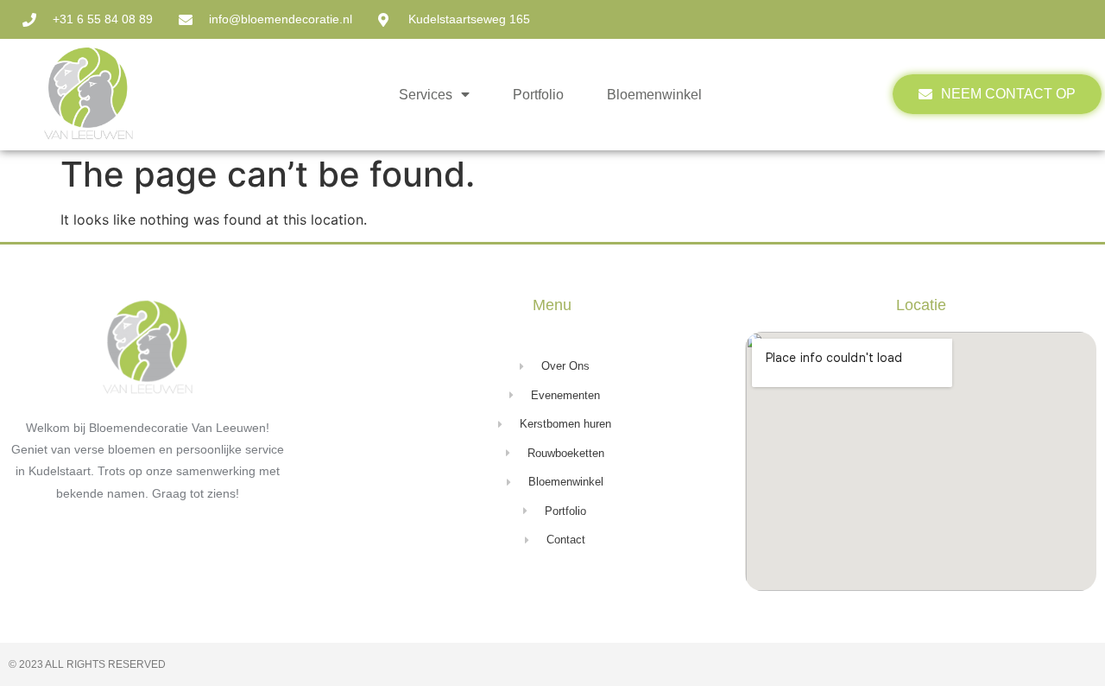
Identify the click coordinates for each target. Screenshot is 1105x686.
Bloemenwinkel (654, 94)
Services (425, 94)
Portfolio (538, 94)
